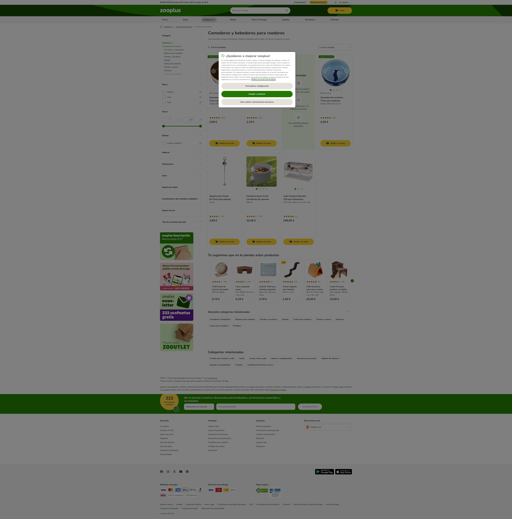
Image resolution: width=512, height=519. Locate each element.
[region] (257, 79)
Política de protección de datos (263, 79)
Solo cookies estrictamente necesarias (257, 102)
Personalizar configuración (257, 86)
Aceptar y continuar (257, 94)
